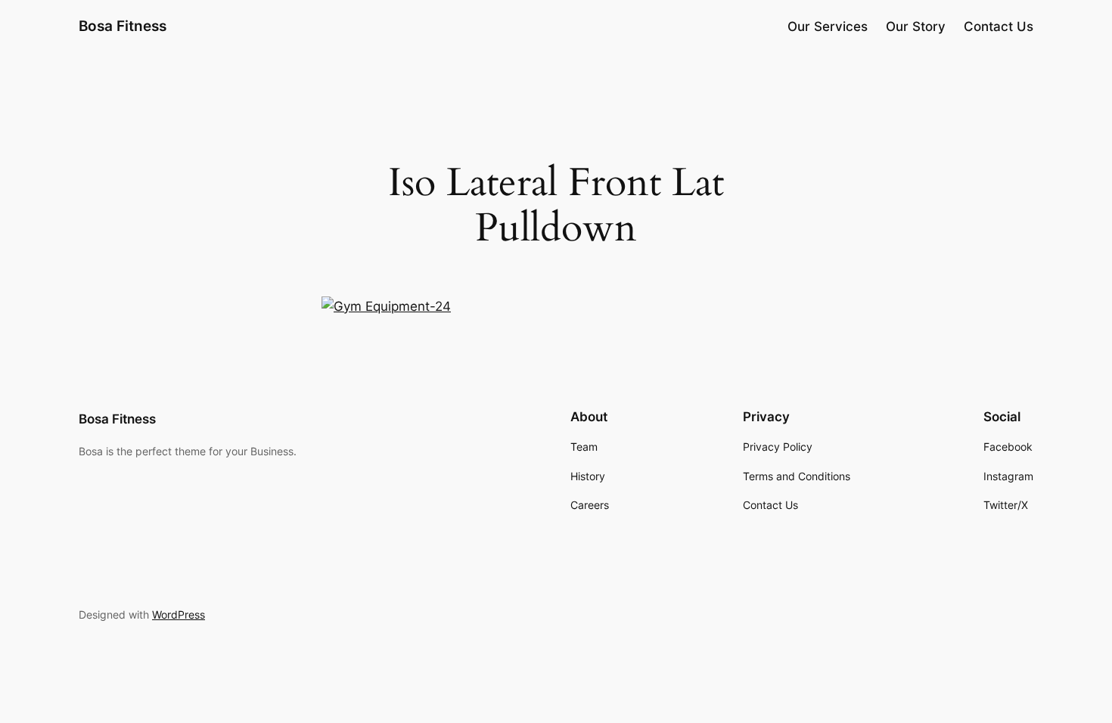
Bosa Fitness (122, 26)
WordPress (178, 614)
